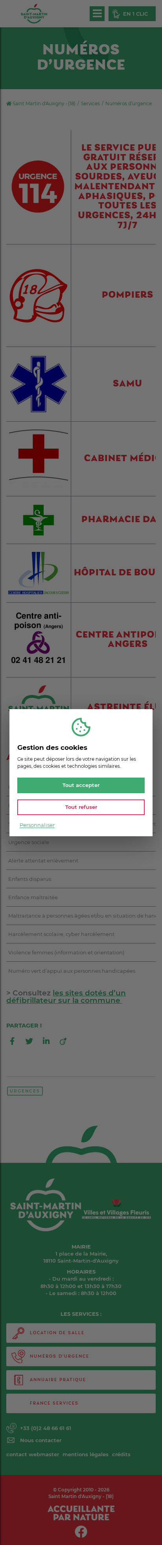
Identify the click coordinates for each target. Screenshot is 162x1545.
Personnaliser (37, 824)
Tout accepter (81, 785)
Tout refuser (81, 807)
